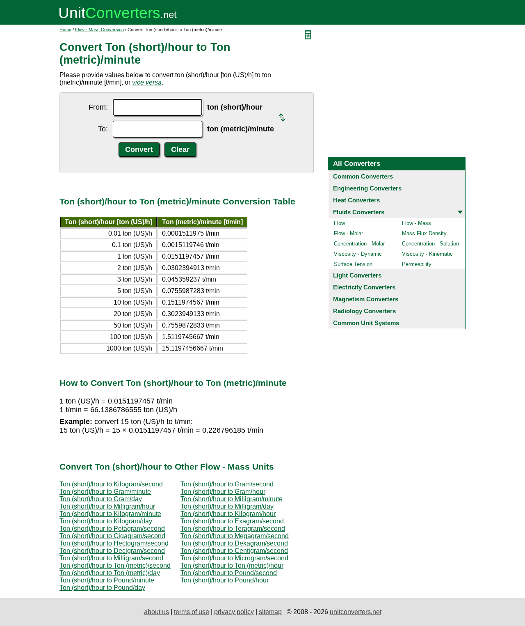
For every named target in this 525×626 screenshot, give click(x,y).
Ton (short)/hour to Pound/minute (106, 580)
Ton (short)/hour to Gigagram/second (112, 535)
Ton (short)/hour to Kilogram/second (111, 484)
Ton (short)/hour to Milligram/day (227, 506)
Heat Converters (356, 200)
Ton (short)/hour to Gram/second (227, 484)
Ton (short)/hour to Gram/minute (105, 491)
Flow (339, 223)
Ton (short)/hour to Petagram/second (112, 528)
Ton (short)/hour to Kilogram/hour (228, 513)
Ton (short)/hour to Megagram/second (234, 535)
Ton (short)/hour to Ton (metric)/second (115, 565)
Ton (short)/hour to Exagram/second (232, 521)
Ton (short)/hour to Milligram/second (111, 558)
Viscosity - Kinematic (427, 254)
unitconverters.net (355, 611)
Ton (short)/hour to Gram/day (100, 498)
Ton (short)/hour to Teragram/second (232, 528)
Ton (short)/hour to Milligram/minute (231, 498)
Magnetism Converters (365, 299)
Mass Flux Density (424, 233)
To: (103, 129)
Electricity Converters (364, 287)
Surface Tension (353, 264)
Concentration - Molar (359, 244)
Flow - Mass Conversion (99, 29)
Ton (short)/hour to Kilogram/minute (110, 513)
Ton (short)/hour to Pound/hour (224, 580)
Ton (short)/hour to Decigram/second (112, 550)
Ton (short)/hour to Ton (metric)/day (109, 572)
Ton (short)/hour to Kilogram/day (105, 521)
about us (156, 611)
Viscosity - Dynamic (358, 254)
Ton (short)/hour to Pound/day (102, 587)
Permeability (416, 264)
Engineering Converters (367, 188)
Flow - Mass (416, 223)
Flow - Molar (348, 233)
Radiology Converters (364, 310)
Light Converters (357, 275)
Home (65, 29)
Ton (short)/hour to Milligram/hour (107, 506)
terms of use (191, 611)
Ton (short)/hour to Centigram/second (234, 550)
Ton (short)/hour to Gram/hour (222, 491)
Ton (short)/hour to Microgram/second (234, 558)
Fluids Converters (358, 212)
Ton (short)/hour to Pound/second (228, 572)
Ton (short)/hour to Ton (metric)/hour (231, 565)
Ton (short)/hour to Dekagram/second (234, 543)
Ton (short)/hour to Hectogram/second (114, 543)
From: (98, 107)
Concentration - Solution (430, 244)
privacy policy (234, 611)
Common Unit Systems (366, 322)
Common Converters (363, 176)
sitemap (270, 611)
